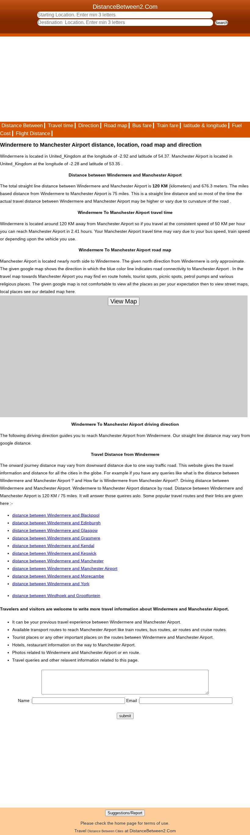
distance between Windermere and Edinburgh (56, 522)
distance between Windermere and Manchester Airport (64, 568)
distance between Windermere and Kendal (53, 545)
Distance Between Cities (105, 831)
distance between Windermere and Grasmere (56, 538)
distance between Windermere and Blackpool (55, 515)
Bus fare (142, 125)
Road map (115, 125)
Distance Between (22, 125)
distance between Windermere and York (50, 583)
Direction (88, 125)
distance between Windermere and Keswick (54, 553)
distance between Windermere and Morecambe (58, 576)
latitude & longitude (205, 125)
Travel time (60, 125)
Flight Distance (33, 133)
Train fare (167, 125)
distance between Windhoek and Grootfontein (56, 595)
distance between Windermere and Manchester (58, 560)
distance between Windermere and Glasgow (55, 530)
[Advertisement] (125, 79)
